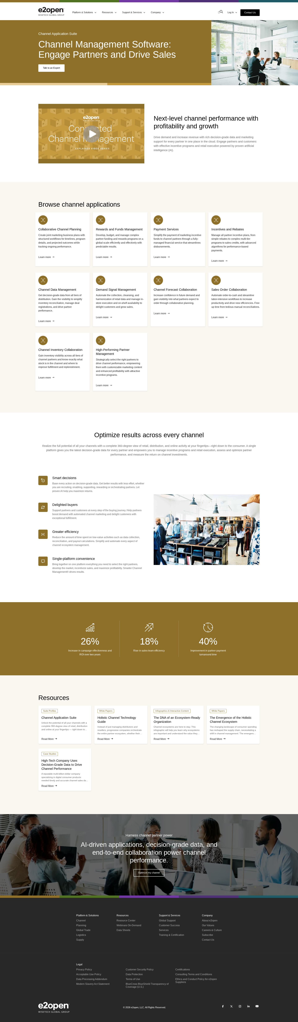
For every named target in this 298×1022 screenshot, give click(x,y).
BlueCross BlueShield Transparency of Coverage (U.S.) (147, 985)
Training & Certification (171, 935)
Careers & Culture (212, 930)
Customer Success (169, 925)
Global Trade (83, 930)
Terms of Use (133, 979)
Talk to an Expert (51, 68)
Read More (47, 739)
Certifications (182, 969)
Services (164, 930)
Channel (81, 920)
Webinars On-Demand (129, 925)
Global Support (167, 920)
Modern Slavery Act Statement (92, 984)
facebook (223, 1006)
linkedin (248, 1006)
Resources (108, 12)
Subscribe (207, 935)
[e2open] (51, 11)
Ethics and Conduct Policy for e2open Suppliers (196, 980)
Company (156, 12)
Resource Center (126, 920)
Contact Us (250, 12)
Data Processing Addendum (91, 979)
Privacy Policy (84, 969)
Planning (81, 925)
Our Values (208, 925)
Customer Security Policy (140, 969)
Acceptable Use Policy (88, 974)
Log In (231, 12)
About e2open (209, 920)
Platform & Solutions (83, 12)
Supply (80, 939)
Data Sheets (123, 930)
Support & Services (132, 12)
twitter (231, 1006)
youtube (257, 1006)
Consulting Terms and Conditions (193, 974)
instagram (240, 1006)
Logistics (81, 935)
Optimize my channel (149, 872)
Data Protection (134, 974)
